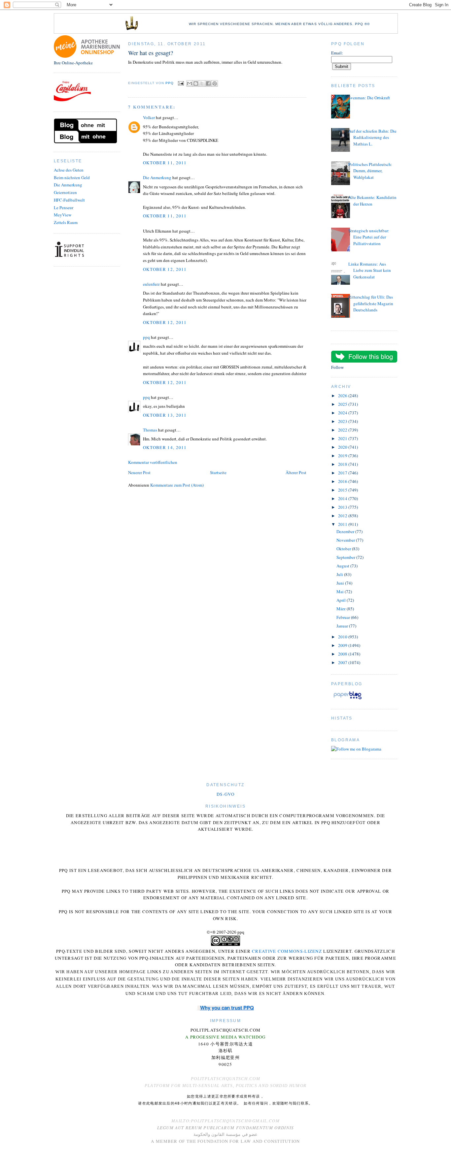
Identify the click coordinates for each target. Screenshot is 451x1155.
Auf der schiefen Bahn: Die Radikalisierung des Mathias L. (372, 137)
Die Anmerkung (68, 185)
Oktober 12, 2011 (165, 269)
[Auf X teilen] (202, 83)
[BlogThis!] (195, 83)
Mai (340, 591)
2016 (343, 481)
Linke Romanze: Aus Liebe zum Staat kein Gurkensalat (369, 270)
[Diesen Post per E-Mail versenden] (189, 83)
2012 (343, 516)
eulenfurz (151, 284)
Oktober (344, 549)
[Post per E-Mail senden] (181, 83)
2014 (343, 498)
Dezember (345, 531)
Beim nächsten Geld (72, 177)
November (346, 540)
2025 (343, 404)
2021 (343, 438)
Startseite (218, 472)
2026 (343, 396)
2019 (343, 456)
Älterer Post (296, 472)
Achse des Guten (69, 170)
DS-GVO (225, 794)
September (346, 557)
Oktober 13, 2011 (165, 415)
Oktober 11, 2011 (165, 163)
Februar (343, 617)
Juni (340, 583)
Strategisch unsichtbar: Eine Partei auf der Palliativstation (368, 237)
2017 (343, 473)
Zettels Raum (66, 222)
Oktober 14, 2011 (165, 447)
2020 (343, 447)
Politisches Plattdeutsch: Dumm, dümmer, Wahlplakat (370, 170)
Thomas (150, 430)
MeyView (62, 215)
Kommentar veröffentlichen (152, 462)
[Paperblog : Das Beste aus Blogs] (347, 699)
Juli (340, 574)
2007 (343, 662)
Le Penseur (63, 207)
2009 (343, 645)
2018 (343, 464)
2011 (343, 524)
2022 (343, 430)
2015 (343, 490)
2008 (343, 654)
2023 (343, 421)
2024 (343, 413)
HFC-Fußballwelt (69, 200)
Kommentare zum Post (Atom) (177, 485)
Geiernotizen (65, 192)
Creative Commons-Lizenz (287, 951)
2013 (343, 507)
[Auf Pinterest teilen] (214, 83)
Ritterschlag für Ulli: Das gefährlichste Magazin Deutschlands (370, 303)
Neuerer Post (139, 472)
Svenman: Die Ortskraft (369, 98)
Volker (149, 117)
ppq (146, 337)
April (341, 600)
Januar (342, 626)
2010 (343, 637)
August (343, 566)
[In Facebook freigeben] (208, 83)
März (341, 609)
